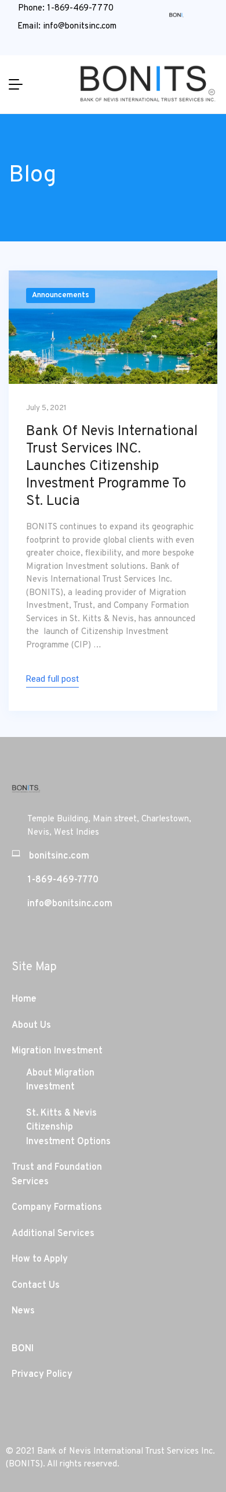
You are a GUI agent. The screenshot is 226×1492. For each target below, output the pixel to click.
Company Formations (57, 1207)
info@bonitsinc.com (79, 26)
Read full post (52, 679)
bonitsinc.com (59, 856)
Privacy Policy (42, 1374)
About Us (31, 1025)
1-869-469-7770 (80, 8)
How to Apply (40, 1259)
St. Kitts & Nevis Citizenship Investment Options (68, 1128)
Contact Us (36, 1285)
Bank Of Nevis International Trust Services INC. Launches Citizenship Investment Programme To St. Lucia (112, 466)
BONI (23, 1349)
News (23, 1311)
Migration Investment (57, 1051)
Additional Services (53, 1234)
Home (24, 999)
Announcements (60, 295)
